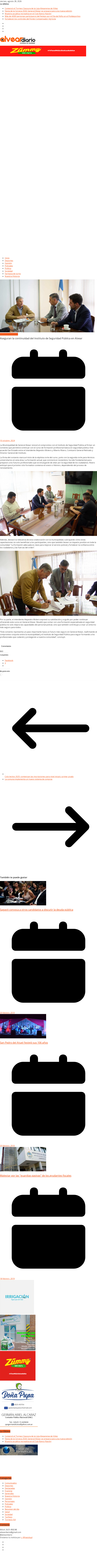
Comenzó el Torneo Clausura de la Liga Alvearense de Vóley (31, 8)
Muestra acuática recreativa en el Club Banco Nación (28, 13)
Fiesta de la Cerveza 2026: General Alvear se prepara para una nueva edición (38, 11)
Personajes (10, 1501)
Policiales (9, 266)
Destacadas (5, 334)
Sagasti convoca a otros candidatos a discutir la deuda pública (36, 909)
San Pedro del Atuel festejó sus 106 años (24, 1042)
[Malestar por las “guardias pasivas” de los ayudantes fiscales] (23, 1170)
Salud (7, 1511)
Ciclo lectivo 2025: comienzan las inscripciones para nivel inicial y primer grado (39, 776)
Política (8, 268)
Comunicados (11, 1483)
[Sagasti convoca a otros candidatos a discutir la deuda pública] (23, 904)
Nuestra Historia (12, 276)
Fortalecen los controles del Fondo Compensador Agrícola (30, 19)
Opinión (8, 263)
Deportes (9, 260)
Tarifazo (8, 1517)
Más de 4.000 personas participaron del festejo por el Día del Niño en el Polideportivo (42, 16)
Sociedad (9, 271)
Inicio (7, 258)
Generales (9, 1493)
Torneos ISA (10, 1519)
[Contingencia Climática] (19, 1454)
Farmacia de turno (13, 273)
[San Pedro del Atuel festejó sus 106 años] (23, 1037)
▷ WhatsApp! (26, 1537)
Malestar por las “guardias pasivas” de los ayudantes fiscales (35, 1175)
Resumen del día (12, 1509)
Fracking (8, 1491)
